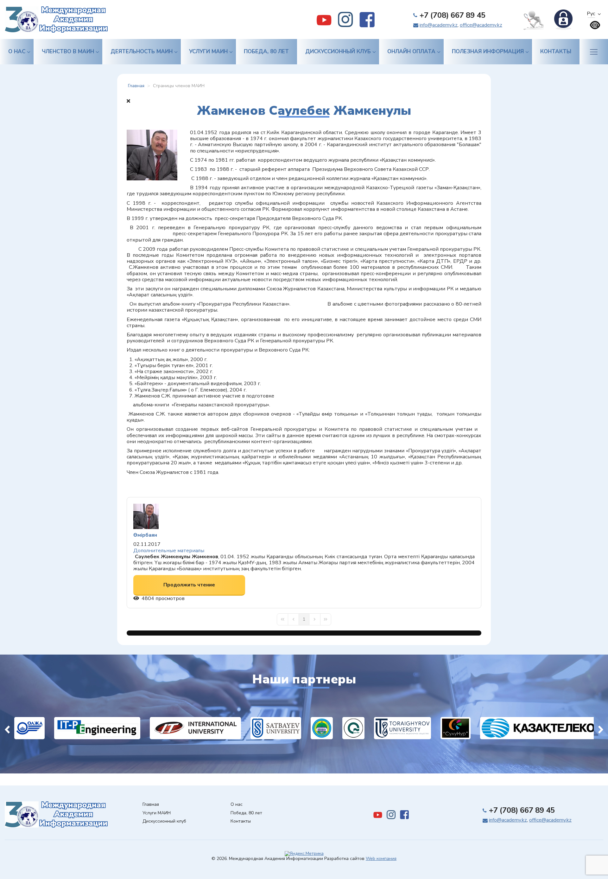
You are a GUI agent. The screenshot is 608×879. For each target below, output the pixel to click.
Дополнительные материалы (168, 550)
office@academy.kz (481, 25)
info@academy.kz (439, 25)
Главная (150, 804)
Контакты (555, 51)
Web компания (381, 859)
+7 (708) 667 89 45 (452, 15)
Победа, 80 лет (266, 51)
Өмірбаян (145, 535)
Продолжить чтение (189, 584)
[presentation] (7, 728)
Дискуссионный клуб (338, 51)
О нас (16, 51)
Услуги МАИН (208, 51)
